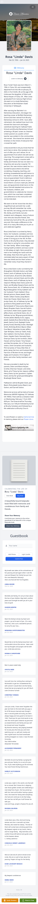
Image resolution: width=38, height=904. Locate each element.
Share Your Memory (12, 526)
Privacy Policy (13, 895)
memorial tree (28, 417)
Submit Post (19, 559)
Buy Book (20, 496)
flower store (28, 419)
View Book (9, 496)
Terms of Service (24, 895)
